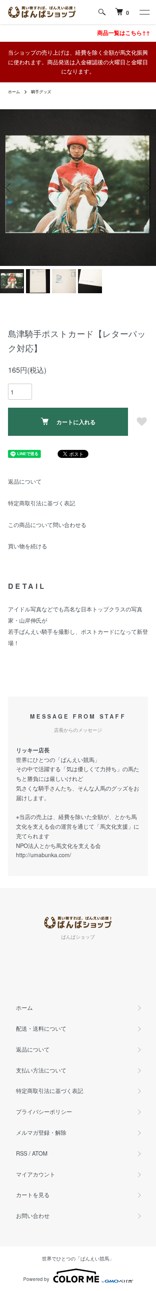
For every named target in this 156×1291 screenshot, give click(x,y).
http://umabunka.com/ (43, 855)
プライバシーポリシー (44, 1111)
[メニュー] (144, 12)
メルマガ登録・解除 (41, 1132)
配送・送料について (41, 1028)
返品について (25, 481)
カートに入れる (76, 422)
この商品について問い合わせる (47, 525)
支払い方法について (41, 1070)
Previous (9, 188)
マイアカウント (35, 1174)
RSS (21, 1153)
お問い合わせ (33, 1215)
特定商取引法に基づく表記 (41, 503)
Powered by (36, 1278)
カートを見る (33, 1195)
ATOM (40, 1153)
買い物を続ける (27, 546)
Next (147, 188)
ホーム (14, 91)
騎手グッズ (41, 91)
